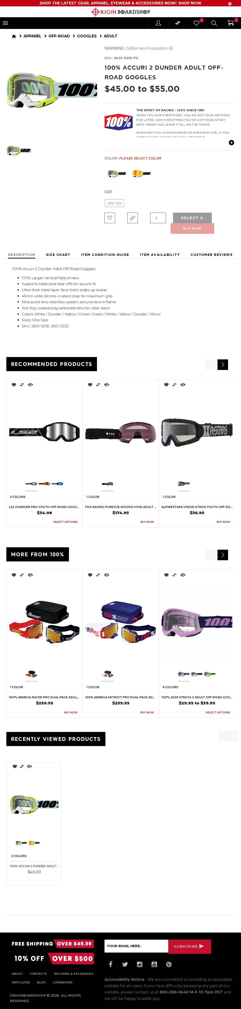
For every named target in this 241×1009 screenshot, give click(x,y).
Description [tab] (21, 255)
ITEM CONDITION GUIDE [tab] (105, 255)
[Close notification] (229, 4)
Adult (110, 36)
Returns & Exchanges (74, 973)
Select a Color (192, 219)
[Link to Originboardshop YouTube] (154, 964)
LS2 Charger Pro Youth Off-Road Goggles (44, 507)
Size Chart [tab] (58, 255)
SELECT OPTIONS (65, 522)
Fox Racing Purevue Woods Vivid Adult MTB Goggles (120, 507)
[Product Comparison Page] (178, 24)
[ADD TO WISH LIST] (12, 385)
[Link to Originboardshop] (120, 12)
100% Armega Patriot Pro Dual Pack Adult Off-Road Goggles (120, 697)
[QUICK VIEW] (30, 385)
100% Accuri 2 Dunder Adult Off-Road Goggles (34, 866)
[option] (44, 453)
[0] (196, 24)
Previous (101, 174)
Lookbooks (63, 982)
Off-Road (59, 36)
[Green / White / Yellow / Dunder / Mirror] (142, 174)
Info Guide (21, 982)
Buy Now (192, 228)
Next (98, 150)
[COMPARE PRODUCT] (132, 218)
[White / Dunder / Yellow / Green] (117, 174)
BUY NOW (147, 522)
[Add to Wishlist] (109, 218)
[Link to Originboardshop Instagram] (140, 964)
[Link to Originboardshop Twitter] (125, 964)
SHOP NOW (189, 3)
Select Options (41, 879)
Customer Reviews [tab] (212, 255)
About (17, 973)
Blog (41, 982)
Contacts (38, 973)
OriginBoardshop (28, 995)
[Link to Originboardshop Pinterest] (169, 964)
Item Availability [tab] (160, 255)
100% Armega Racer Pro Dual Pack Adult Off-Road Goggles (44, 697)
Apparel (32, 36)
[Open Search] (214, 24)
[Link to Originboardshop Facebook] (110, 964)
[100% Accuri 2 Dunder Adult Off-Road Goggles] (34, 804)
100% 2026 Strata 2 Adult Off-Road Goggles (197, 697)
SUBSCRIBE (186, 946)
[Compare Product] (22, 767)
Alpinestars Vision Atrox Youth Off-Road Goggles (197, 507)
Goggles (87, 36)
